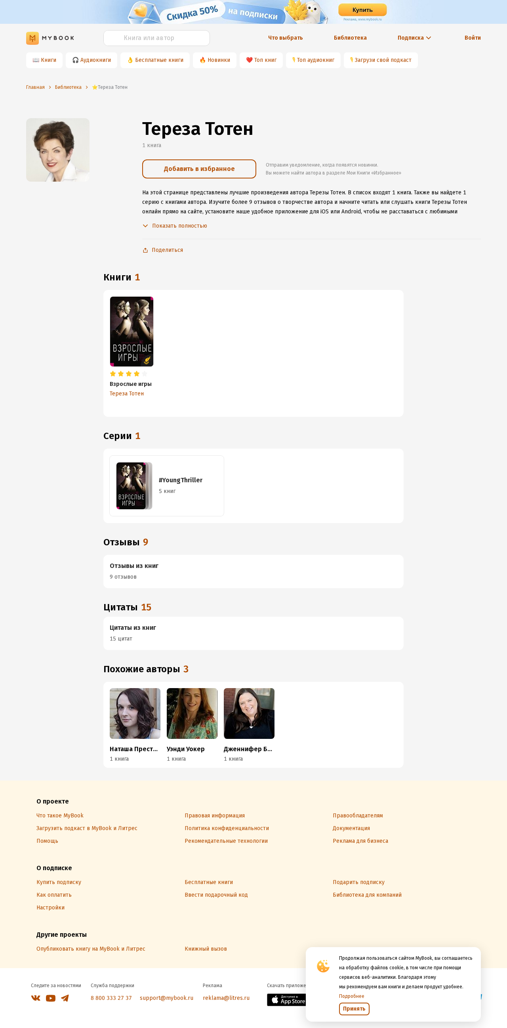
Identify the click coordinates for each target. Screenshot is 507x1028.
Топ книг (265, 60)
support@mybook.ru (166, 998)
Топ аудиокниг (315, 60)
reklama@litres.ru (226, 998)
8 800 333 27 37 (111, 998)
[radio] (113, 374)
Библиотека (350, 38)
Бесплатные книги (159, 60)
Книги (48, 60)
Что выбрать (285, 38)
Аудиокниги (95, 60)
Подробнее (351, 996)
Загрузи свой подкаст (383, 60)
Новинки (219, 60)
